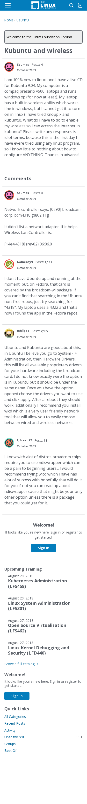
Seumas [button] (23, 65)
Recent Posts (14, 723)
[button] (9, 67)
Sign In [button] (43, 548)
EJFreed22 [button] (24, 440)
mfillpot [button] (23, 331)
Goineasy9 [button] (25, 262)
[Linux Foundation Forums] (43, 5)
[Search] (71, 5)
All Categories (15, 716)
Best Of (10, 750)
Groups (10, 743)
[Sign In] (80, 5)
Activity (9, 730)
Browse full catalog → (21, 664)
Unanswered (43, 737)
